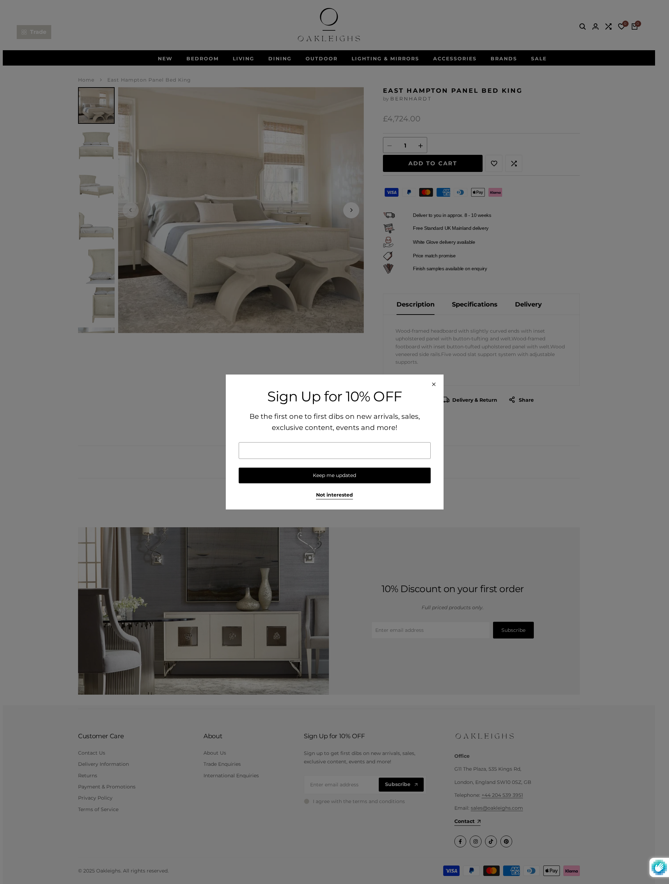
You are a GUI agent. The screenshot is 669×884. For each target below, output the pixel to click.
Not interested (334, 495)
